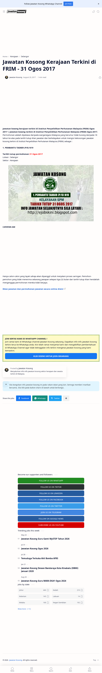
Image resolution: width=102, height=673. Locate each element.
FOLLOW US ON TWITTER (51, 506)
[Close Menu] (98, 4)
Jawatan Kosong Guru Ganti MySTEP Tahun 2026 (45, 538)
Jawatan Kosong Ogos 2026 (34, 548)
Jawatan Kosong (15, 660)
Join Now (68, 4)
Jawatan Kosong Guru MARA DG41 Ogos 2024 (43, 580)
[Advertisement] (51, 35)
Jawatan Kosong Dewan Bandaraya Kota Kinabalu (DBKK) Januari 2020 (49, 569)
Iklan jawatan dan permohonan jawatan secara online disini (33, 289)
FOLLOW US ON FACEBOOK (51, 499)
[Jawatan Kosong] (51, 193)
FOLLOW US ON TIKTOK (51, 487)
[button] (93, 11)
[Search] (98, 11)
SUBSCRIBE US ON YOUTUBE (51, 525)
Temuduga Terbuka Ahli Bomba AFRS (39, 558)
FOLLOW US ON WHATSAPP (51, 480)
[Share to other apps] (66, 398)
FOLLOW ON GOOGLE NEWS (51, 518)
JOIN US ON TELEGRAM (51, 512)
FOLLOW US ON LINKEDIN (51, 493)
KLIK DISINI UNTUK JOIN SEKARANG (51, 356)
